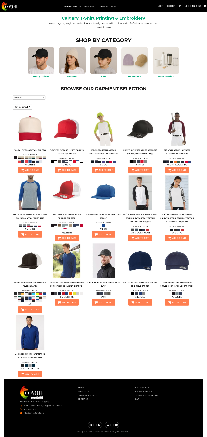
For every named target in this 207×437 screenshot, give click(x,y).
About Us (83, 399)
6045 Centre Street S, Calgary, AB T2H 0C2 (43, 405)
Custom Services (87, 395)
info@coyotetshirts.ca (34, 413)
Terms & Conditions (146, 395)
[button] (90, 6)
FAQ (137, 399)
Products (83, 391)
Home (81, 387)
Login (160, 6)
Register (171, 6)
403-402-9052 (30, 409)
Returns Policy (143, 387)
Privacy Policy (143, 391)
